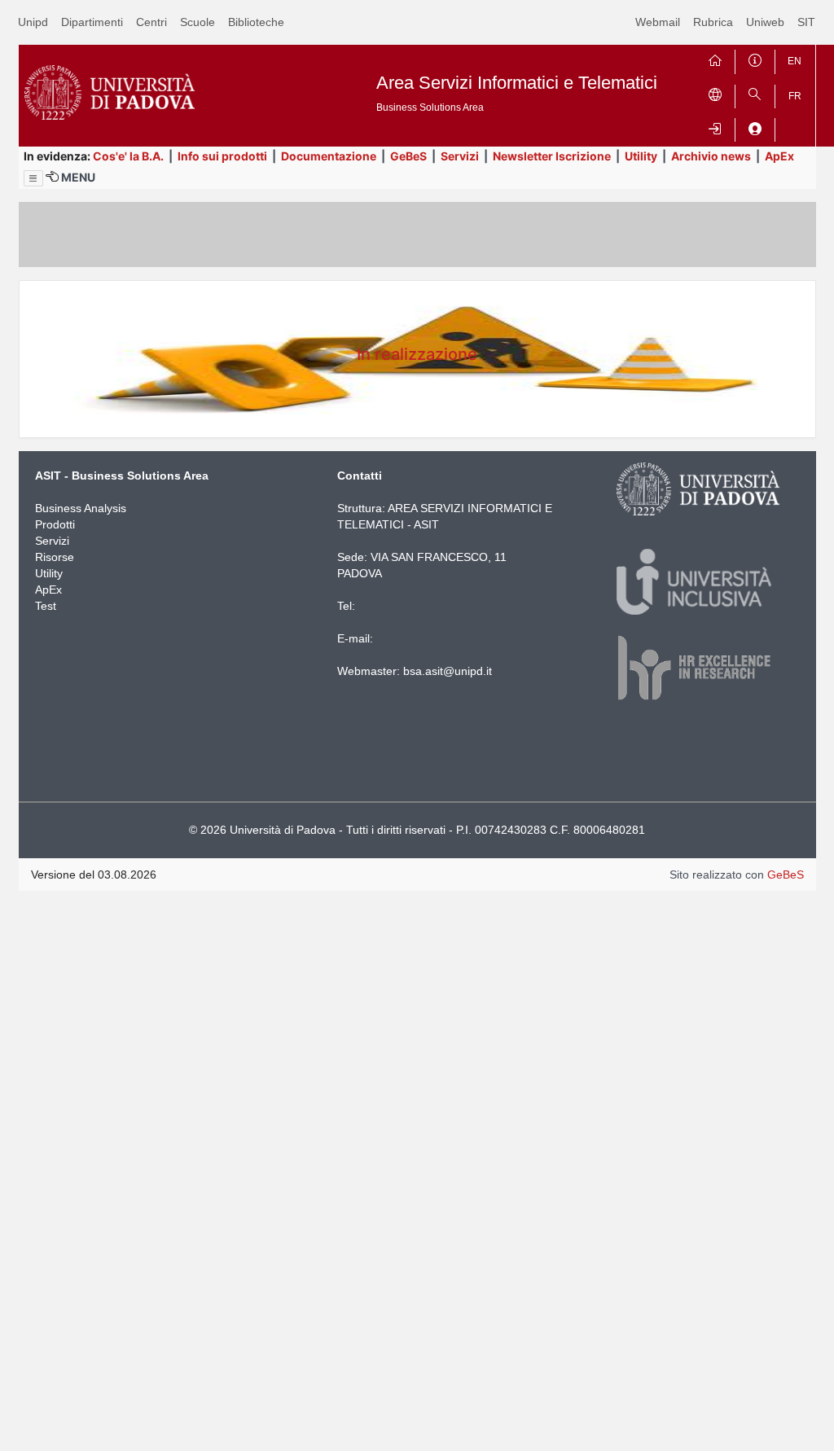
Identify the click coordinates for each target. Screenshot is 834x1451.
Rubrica (713, 21)
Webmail (657, 21)
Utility (641, 156)
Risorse (54, 556)
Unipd (33, 21)
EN (794, 61)
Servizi (460, 156)
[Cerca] (755, 93)
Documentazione (328, 156)
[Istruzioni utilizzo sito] (755, 58)
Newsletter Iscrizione (552, 156)
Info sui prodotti (222, 156)
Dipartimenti (92, 21)
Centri (151, 21)
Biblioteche (256, 21)
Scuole (197, 21)
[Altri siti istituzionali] (715, 93)
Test (45, 605)
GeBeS (408, 156)
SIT (806, 21)
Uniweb (765, 21)
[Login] (715, 126)
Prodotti (55, 524)
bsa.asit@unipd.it (447, 670)
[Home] (715, 58)
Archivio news (711, 156)
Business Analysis (80, 508)
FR (794, 96)
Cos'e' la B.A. (128, 156)
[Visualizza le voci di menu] (33, 178)
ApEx (779, 156)
